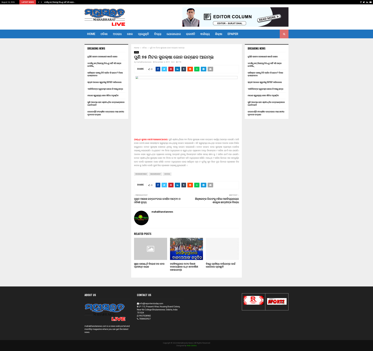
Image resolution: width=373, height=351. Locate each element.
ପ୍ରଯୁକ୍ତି (143, 34)
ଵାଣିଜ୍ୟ (205, 34)
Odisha (167, 174)
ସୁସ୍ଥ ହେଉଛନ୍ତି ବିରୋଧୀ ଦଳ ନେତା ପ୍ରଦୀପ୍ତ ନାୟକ (149, 265)
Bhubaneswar (141, 174)
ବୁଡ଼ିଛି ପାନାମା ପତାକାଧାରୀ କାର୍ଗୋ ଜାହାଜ (102, 56)
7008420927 (145, 319)
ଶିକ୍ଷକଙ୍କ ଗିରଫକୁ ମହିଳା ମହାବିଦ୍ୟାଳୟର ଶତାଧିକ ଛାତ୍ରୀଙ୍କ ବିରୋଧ (217, 201)
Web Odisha (192, 346)
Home (91, 34)
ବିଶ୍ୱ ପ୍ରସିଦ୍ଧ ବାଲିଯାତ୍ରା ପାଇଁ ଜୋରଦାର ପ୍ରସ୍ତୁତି (220, 265)
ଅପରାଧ (117, 34)
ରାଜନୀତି (190, 34)
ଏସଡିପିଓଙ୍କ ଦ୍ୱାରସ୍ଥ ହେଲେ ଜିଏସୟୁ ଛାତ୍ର (105, 89)
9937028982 (145, 316)
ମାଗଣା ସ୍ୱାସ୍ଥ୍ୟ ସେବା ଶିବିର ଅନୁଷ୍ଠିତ (103, 95)
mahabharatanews (144, 62)
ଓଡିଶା (104, 34)
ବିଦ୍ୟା (157, 34)
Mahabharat (155, 174)
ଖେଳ (130, 34)
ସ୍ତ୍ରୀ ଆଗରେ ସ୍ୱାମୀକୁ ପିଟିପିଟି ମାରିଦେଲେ (104, 82)
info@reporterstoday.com (151, 303)
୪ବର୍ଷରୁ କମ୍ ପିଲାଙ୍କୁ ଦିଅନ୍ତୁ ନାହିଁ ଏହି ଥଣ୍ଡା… (61, 2)
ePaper (233, 34)
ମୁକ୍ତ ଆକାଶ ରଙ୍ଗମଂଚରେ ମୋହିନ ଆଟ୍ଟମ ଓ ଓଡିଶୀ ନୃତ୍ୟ (157, 201)
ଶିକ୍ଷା (218, 34)
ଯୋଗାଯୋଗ (174, 34)
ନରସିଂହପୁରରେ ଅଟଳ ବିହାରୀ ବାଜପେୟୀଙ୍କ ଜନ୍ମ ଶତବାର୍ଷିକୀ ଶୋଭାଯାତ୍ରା (184, 267)
